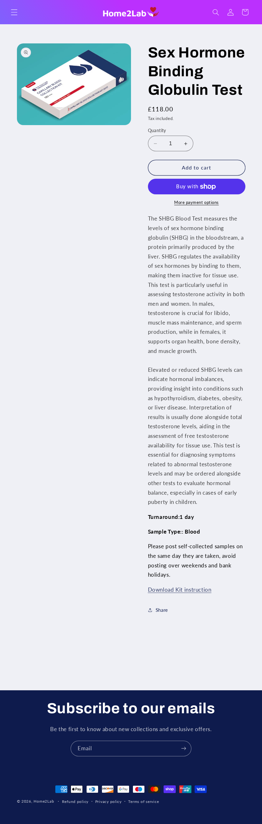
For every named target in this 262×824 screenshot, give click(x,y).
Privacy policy (108, 801)
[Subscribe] (183, 748)
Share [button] (162, 610)
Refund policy (75, 801)
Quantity (157, 130)
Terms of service (143, 801)
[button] (14, 12)
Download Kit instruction (180, 589)
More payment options (196, 202)
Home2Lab (44, 801)
